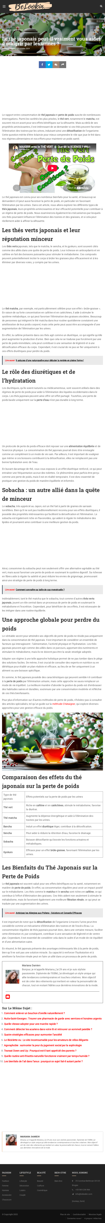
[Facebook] (42, 64)
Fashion (5, 1181)
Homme (5, 1190)
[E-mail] (8, 997)
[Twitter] (49, 64)
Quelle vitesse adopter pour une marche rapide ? (31, 1023)
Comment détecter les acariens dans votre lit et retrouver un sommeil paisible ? (48, 1029)
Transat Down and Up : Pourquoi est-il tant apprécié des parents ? (40, 1050)
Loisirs (22, 1190)
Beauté (40, 1181)
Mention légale (95, 1214)
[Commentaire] (55, 64)
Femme (5, 1186)
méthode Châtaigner (63, 703)
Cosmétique (42, 1190)
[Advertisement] (52, 92)
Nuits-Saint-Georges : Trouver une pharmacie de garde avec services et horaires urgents (53, 1018)
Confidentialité (79, 1214)
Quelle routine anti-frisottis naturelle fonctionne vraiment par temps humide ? (47, 1056)
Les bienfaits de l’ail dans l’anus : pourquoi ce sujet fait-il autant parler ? (43, 1061)
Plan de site (65, 1214)
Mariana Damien (8, 48)
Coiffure (40, 1186)
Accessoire (6, 1195)
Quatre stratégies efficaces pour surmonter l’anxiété (33, 1034)
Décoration (24, 1186)
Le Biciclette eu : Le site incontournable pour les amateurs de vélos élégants (46, 1039)
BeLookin (6, 30)
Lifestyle (23, 1181)
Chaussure (6, 1200)
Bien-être (18, 30)
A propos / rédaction (93, 1218)
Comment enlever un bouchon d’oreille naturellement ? (34, 1013)
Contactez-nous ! (74, 1218)
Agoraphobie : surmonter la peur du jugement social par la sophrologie (43, 1045)
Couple (23, 1195)
